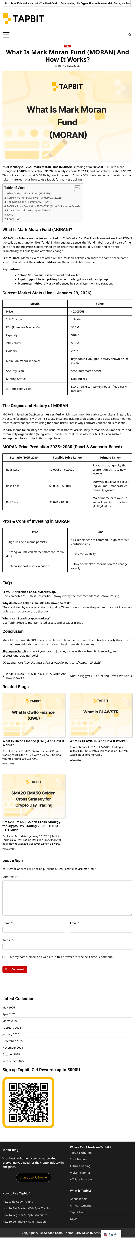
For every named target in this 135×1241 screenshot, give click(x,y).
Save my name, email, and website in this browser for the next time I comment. (60, 957)
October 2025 (11, 1054)
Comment (10, 877)
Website (7, 940)
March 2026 (10, 1021)
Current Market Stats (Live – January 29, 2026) (34, 197)
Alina (58, 66)
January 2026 (10, 1034)
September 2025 (13, 1061)
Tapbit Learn (78, 1212)
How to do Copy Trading (17, 1202)
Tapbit (51, 179)
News (73, 1219)
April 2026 (8, 1014)
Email (75, 923)
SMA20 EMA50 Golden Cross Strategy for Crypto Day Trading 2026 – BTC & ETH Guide (31, 826)
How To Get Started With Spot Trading (26, 1208)
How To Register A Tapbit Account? (24, 1215)
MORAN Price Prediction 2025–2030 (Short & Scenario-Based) (43, 206)
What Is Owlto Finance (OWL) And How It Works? (33, 743)
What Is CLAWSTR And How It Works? (98, 741)
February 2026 (11, 1027)
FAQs (10, 214)
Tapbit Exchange (81, 1153)
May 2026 (8, 1007)
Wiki (67, 46)
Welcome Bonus (80, 1172)
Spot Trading (78, 1159)
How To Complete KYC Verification (24, 1221)
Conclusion (13, 219)
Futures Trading (80, 1166)
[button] (33, 1177)
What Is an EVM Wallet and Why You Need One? (28, 3)
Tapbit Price (16, 623)
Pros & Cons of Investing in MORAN (28, 210)
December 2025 (12, 1041)
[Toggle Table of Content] (76, 188)
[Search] (129, 34)
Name (7, 923)
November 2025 (12, 1047)
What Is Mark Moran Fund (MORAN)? (29, 193)
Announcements (80, 1205)
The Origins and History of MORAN (28, 201)
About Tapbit (78, 1199)
